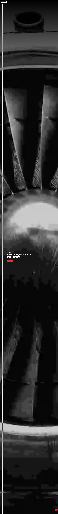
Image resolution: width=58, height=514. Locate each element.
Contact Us (51, 1)
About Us (32, 1)
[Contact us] (56, 510)
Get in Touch (10, 261)
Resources (46, 1)
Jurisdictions (41, 1)
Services (36, 1)
